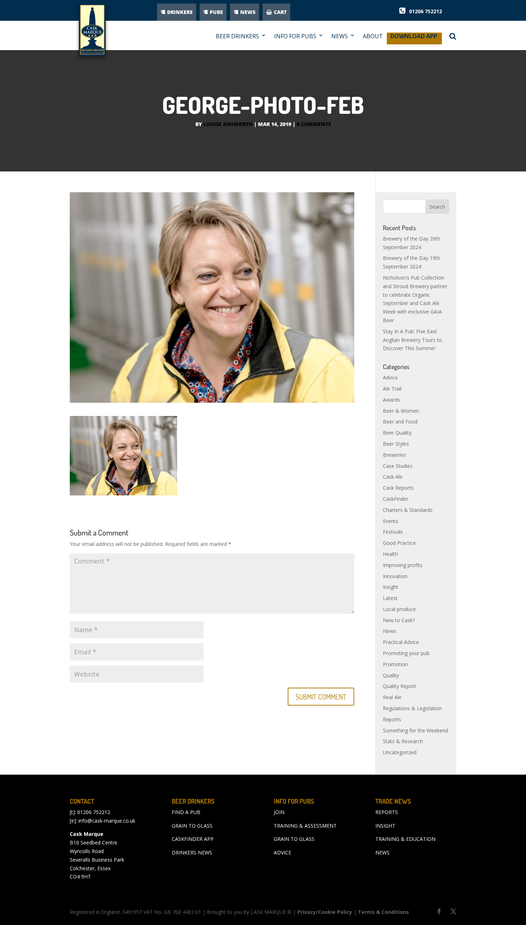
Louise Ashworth (228, 124)
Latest (390, 598)
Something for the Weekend (415, 730)
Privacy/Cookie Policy (324, 912)
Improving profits (403, 565)
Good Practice (399, 542)
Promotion (395, 664)
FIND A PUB (186, 812)
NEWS (247, 12)
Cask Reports (398, 487)
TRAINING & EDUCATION (405, 839)
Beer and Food (400, 421)
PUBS (216, 12)
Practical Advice (401, 642)
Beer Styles (396, 443)
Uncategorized (400, 752)
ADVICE (282, 852)
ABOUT (373, 36)
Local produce (399, 609)
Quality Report (399, 686)
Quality (391, 675)
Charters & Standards (408, 510)
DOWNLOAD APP (413, 38)
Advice (390, 377)
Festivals (393, 531)
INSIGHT (385, 825)
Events (390, 521)
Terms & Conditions (383, 912)
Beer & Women (401, 410)
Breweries (394, 454)
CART (280, 12)
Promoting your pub (406, 653)
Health (390, 554)
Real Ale (392, 697)
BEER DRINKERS (237, 36)
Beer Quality (397, 432)
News (389, 631)
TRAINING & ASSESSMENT (305, 825)
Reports (392, 719)
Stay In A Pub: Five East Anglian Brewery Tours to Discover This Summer (412, 340)
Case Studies (398, 466)
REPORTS (386, 812)
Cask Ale (393, 476)
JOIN (279, 812)
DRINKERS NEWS (192, 852)
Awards (391, 399)
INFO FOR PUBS (295, 36)
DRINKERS (180, 12)
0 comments (314, 124)
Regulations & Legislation (412, 708)
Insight (390, 586)
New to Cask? (399, 620)
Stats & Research (403, 741)
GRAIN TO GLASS (192, 825)
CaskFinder (395, 498)
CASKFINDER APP (193, 839)
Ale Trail (392, 388)
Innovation (395, 576)
